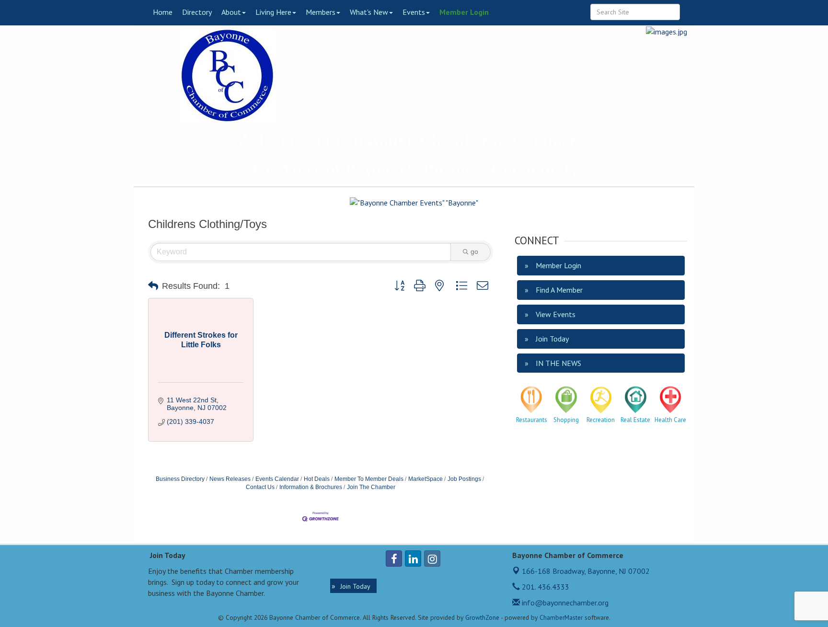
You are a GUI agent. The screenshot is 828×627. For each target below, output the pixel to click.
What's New (369, 12)
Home (162, 12)
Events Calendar (277, 479)
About (231, 12)
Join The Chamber (371, 487)
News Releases (230, 479)
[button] (153, 286)
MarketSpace (425, 479)
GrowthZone (482, 617)
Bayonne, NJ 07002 (586, 571)
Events (413, 12)
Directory (197, 12)
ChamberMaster (561, 617)
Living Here (273, 12)
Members (320, 12)
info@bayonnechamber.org (564, 602)
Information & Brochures (310, 487)
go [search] (474, 251)
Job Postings (464, 479)
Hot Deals (317, 479)
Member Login (464, 12)
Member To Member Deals (368, 479)
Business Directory (180, 479)
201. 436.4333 (544, 587)
